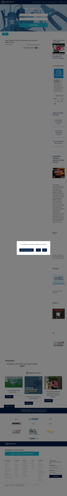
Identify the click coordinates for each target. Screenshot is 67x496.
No (44, 250)
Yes (38, 250)
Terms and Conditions (26, 250)
